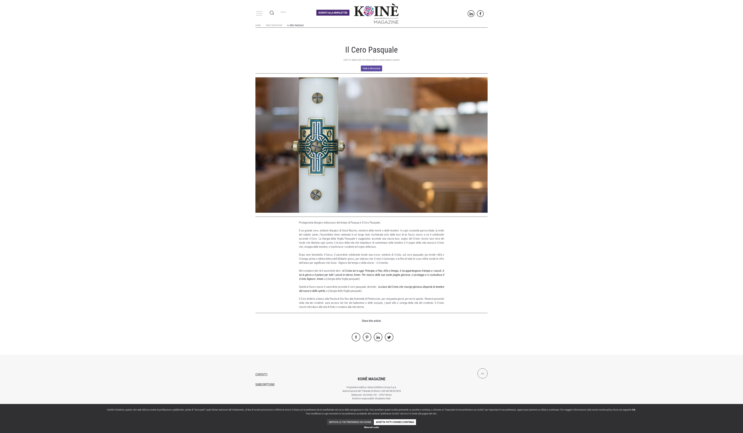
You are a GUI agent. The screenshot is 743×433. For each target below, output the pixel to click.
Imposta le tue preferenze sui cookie (350, 422)
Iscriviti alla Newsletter (332, 12)
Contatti (261, 374)
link (633, 409)
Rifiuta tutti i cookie (371, 427)
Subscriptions (265, 384)
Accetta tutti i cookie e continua (395, 422)
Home (258, 25)
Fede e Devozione (274, 25)
